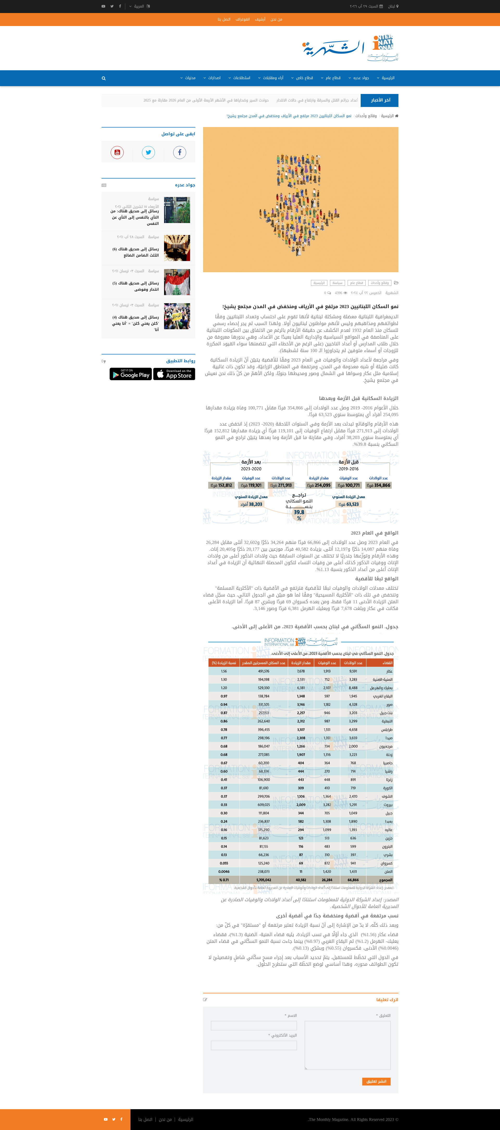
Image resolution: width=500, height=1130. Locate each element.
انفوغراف (243, 19)
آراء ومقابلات (272, 77)
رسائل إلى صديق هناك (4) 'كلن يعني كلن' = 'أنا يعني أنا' (135, 323)
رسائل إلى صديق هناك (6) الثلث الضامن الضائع (136, 252)
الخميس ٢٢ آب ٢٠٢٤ (366, 292)
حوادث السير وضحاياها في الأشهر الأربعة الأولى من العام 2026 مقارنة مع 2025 (214, 100)
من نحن (276, 19)
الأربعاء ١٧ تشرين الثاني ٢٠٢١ (137, 206)
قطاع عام (332, 77)
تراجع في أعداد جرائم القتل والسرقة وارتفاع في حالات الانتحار (334, 100)
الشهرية (391, 292)
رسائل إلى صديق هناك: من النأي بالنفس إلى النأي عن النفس (134, 217)
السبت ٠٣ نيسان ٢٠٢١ (128, 271)
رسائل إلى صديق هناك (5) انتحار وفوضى (136, 286)
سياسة (337, 283)
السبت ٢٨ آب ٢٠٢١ (130, 236)
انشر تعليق (376, 1081)
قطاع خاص (304, 77)
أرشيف (260, 19)
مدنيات (190, 77)
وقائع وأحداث (366, 116)
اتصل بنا (224, 19)
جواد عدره (360, 77)
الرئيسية (387, 77)
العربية (139, 6)
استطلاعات (241, 77)
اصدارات (214, 77)
